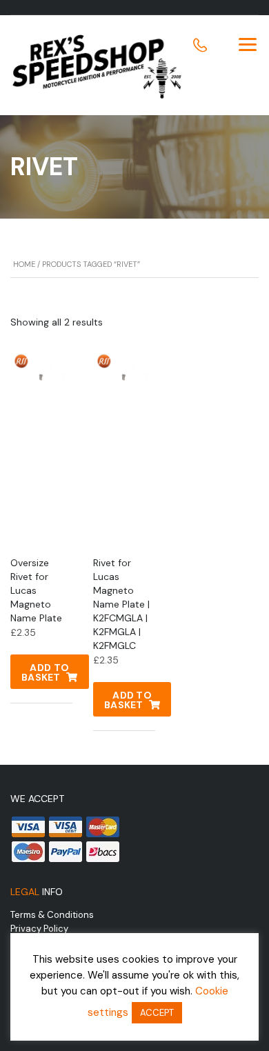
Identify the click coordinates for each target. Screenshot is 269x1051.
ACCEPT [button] (157, 1013)
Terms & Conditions (52, 915)
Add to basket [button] (45, 672)
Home (24, 264)
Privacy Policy (39, 928)
